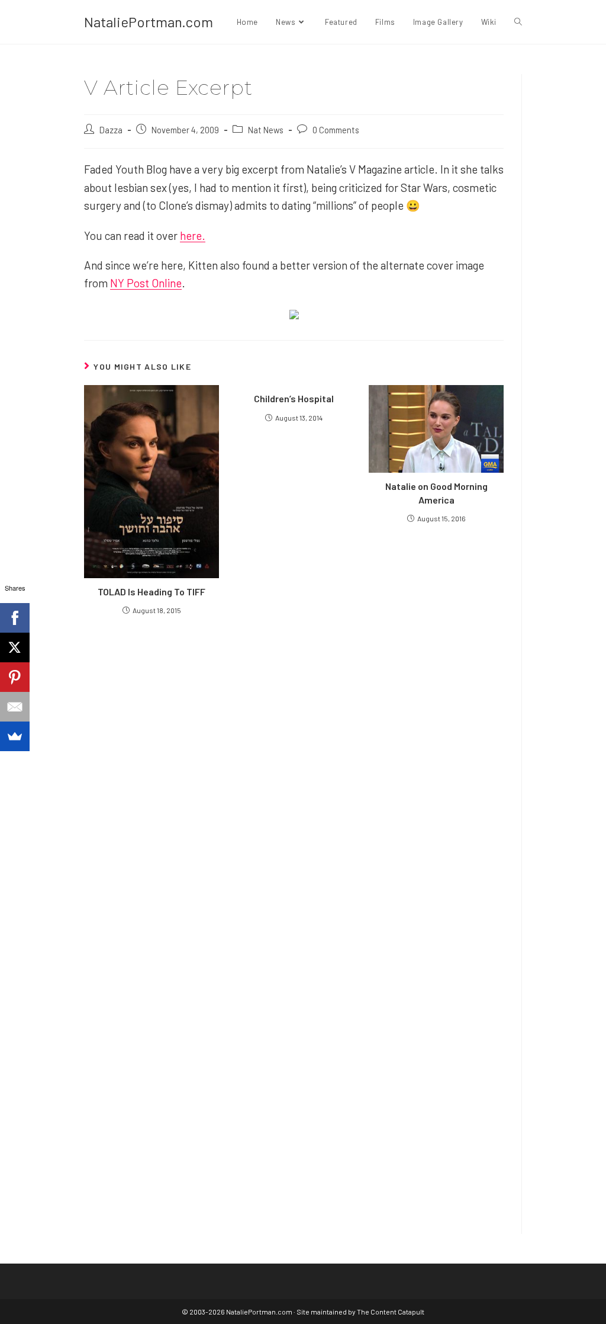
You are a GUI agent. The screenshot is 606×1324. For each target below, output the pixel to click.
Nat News (265, 129)
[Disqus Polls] (294, 766)
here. (192, 235)
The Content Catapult (390, 1311)
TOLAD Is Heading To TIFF (151, 591)
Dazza (111, 129)
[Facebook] (15, 618)
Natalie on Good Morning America (436, 492)
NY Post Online (146, 283)
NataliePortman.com (148, 21)
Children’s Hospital (294, 398)
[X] (15, 647)
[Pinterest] (15, 677)
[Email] (15, 707)
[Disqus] (294, 1063)
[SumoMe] (15, 736)
